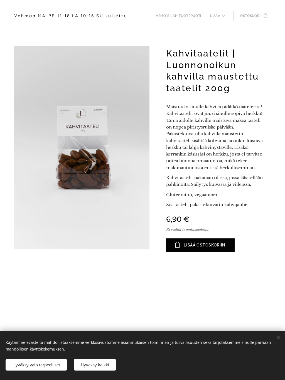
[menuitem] (180, 16)
